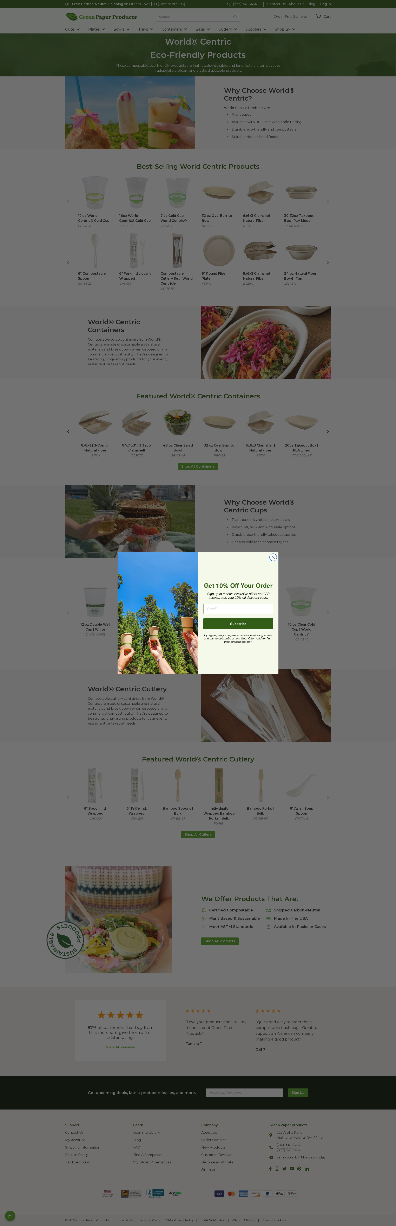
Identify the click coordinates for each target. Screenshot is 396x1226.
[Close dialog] (273, 557)
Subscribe (238, 623)
